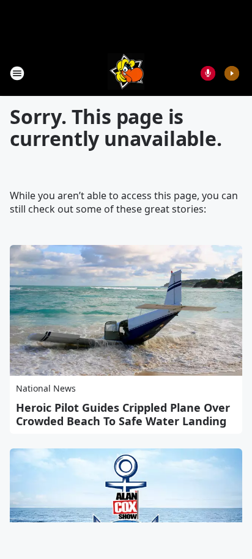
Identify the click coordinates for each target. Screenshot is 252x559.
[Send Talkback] (208, 73)
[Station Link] (126, 73)
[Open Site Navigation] (17, 73)
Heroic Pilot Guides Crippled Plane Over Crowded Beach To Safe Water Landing (123, 414)
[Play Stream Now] (231, 73)
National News (46, 388)
